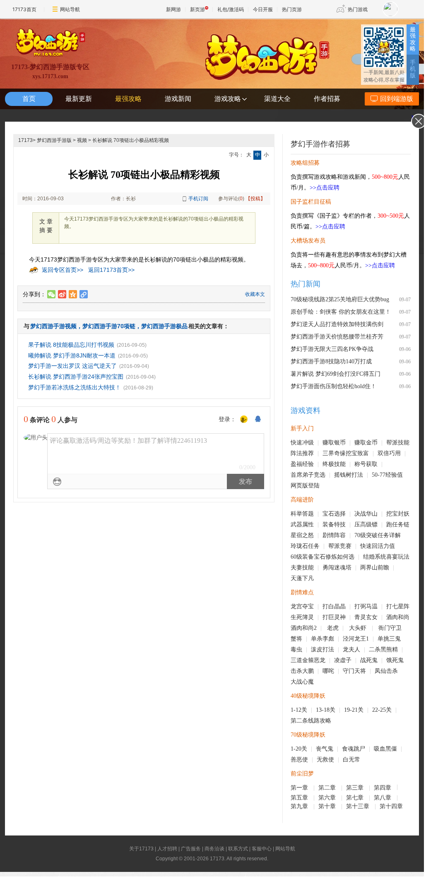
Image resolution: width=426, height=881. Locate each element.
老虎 (333, 628)
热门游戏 (358, 9)
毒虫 (296, 649)
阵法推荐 (302, 453)
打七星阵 (397, 606)
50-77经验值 (387, 475)
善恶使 (299, 759)
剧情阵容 (334, 535)
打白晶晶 (334, 606)
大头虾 (358, 628)
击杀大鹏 (302, 671)
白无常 (351, 759)
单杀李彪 (322, 639)
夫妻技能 (302, 567)
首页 (29, 98)
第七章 (355, 798)
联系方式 (238, 849)
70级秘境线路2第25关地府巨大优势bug (340, 299)
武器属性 (302, 524)
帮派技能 (397, 442)
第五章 (300, 798)
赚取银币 (334, 442)
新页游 (197, 9)
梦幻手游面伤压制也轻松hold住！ (333, 386)
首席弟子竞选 (308, 475)
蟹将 (296, 639)
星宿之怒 (302, 535)
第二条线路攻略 (311, 721)
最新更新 (78, 98)
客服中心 (262, 849)
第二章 (327, 788)
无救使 (325, 759)
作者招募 (327, 98)
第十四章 (392, 806)
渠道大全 (277, 98)
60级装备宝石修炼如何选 (322, 557)
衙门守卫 (390, 628)
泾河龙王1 (356, 639)
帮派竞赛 (339, 546)
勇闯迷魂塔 (337, 567)
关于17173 (141, 849)
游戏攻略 (227, 98)
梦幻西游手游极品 (164, 326)
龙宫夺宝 (302, 606)
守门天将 (354, 671)
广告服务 (191, 849)
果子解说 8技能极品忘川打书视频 (71, 344)
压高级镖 (366, 524)
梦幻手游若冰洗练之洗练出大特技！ (74, 387)
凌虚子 (342, 660)
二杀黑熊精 (383, 649)
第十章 (327, 806)
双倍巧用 (389, 453)
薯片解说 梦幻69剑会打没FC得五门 (335, 374)
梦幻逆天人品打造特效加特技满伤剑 (337, 324)
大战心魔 (302, 682)
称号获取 (366, 464)
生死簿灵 (302, 617)
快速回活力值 (377, 546)
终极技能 (334, 464)
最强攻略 (413, 39)
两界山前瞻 (374, 567)
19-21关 (353, 710)
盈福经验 (302, 464)
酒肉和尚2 (304, 628)
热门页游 (292, 9)
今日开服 (263, 9)
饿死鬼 (395, 660)
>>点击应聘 (324, 188)
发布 (245, 481)
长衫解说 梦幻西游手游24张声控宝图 (75, 376)
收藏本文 (255, 294)
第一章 (300, 788)
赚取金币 (366, 442)
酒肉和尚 (397, 617)
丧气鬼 (324, 749)
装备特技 (334, 524)
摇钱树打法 (348, 475)
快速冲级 (302, 442)
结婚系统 (374, 557)
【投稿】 (255, 199)
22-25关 (382, 710)
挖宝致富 (357, 453)
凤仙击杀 (386, 671)
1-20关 (299, 749)
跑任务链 (397, 524)
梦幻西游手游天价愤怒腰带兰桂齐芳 (337, 337)
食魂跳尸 (353, 749)
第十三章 (358, 806)
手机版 (413, 69)
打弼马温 (366, 606)
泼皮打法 (322, 649)
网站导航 (70, 9)
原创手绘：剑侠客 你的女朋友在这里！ (341, 312)
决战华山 (366, 514)
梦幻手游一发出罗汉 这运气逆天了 (72, 365)
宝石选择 (334, 514)
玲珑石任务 (305, 546)
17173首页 (24, 9)
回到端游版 (396, 98)
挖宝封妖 (397, 514)
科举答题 (302, 514)
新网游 (173, 9)
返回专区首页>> (62, 269)
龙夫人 (351, 649)
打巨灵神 (334, 617)
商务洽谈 (214, 849)
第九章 (300, 806)
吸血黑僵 (385, 749)
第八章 (383, 798)
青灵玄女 (366, 617)
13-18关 (325, 710)
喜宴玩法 (397, 557)
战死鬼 (369, 660)
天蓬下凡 (302, 578)
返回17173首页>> (111, 269)
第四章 (383, 788)
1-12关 (299, 710)
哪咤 (328, 671)
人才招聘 (167, 849)
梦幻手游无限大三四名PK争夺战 (332, 349)
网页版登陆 (305, 486)
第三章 (355, 788)
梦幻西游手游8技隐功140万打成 (331, 361)
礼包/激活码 (230, 9)
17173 (25, 140)
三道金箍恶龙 (308, 660)
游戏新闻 (178, 98)
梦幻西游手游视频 (53, 326)
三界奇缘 (334, 453)
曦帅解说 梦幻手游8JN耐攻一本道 (72, 355)
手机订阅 (198, 199)
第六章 (327, 798)
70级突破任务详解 (377, 535)
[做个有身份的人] (244, 419)
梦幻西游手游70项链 (108, 326)
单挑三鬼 (389, 639)
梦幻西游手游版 (54, 140)
